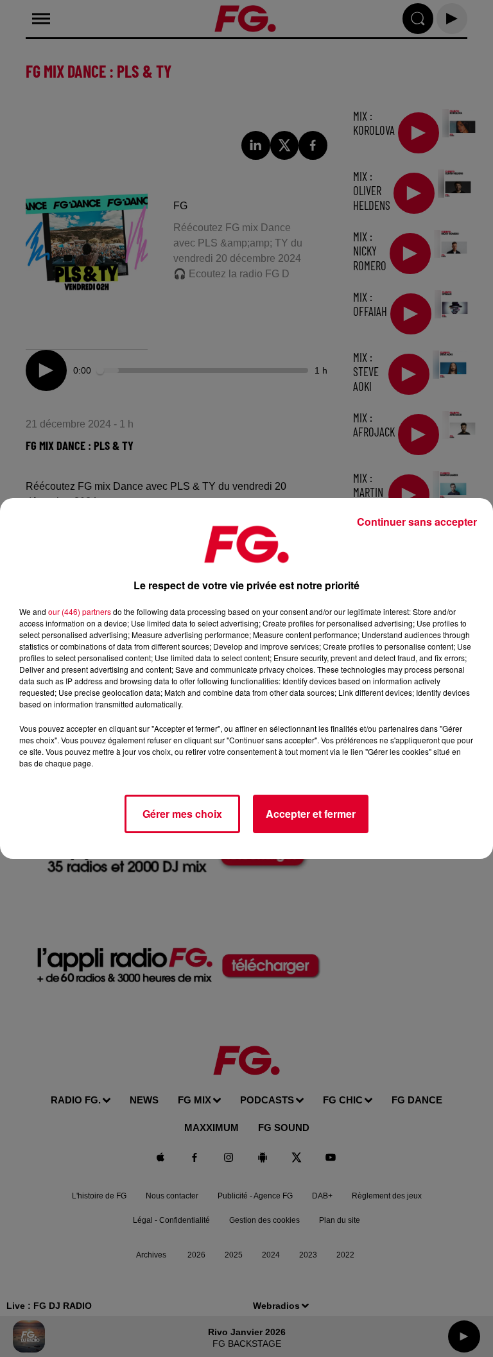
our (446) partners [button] (79, 611)
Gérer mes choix (182, 813)
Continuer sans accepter (417, 521)
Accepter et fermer (311, 813)
